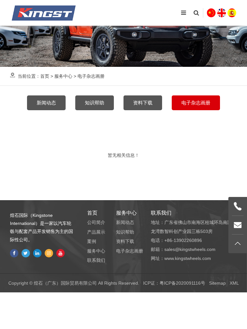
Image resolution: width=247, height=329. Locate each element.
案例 (91, 241)
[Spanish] (231, 12)
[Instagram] (49, 253)
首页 (44, 76)
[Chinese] (211, 12)
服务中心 (63, 76)
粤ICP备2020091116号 (182, 283)
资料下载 (142, 102)
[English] (221, 12)
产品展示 (96, 232)
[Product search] (196, 13)
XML (234, 283)
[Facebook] (14, 253)
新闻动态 (46, 102)
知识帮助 (94, 102)
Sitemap (217, 283)
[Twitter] (26, 253)
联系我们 (96, 260)
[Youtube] (60, 253)
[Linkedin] (37, 253)
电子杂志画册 (91, 76)
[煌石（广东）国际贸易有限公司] (44, 13)
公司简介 (96, 222)
